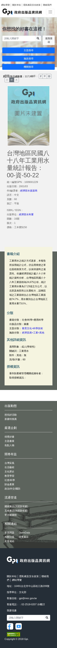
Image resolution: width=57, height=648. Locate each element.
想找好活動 (11, 414)
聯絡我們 (47, 5)
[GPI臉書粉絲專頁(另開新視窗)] (11, 626)
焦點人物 (9, 445)
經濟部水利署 (26, 214)
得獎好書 (9, 436)
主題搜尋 (28, 50)
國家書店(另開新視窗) (16, 506)
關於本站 (16, 5)
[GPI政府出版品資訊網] (22, 12)
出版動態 (11, 406)
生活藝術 (9, 467)
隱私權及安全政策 (31, 5)
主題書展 (9, 441)
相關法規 (9, 537)
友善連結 (9, 541)
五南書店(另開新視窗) (16, 510)
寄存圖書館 (11, 515)
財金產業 (9, 484)
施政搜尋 (28, 58)
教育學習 (9, 476)
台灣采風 (9, 463)
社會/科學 (10, 480)
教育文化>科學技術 (32, 328)
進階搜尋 (48, 40)
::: (8, 554)
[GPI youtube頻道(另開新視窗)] (19, 626)
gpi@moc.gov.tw (28, 598)
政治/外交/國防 (12, 488)
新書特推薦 (11, 419)
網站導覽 (5, 5)
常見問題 (9, 532)
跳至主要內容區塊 (8, 1)
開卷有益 (11, 454)
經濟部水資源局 (28, 190)
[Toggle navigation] (50, 12)
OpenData (24, 532)
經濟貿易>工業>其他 (33, 332)
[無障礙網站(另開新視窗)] (13, 634)
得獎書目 (24, 537)
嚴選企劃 (11, 428)
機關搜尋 (28, 67)
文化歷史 (9, 471)
